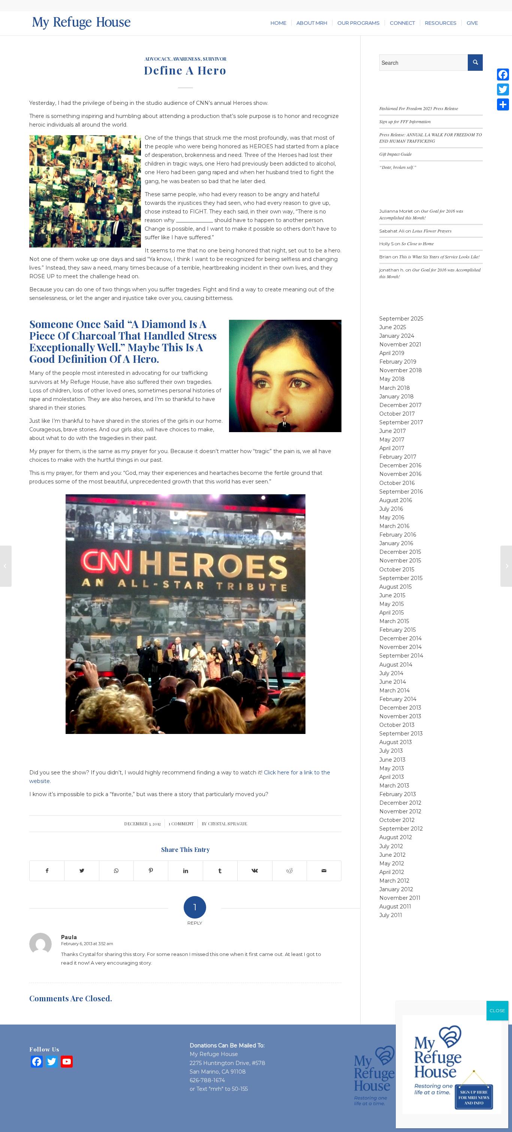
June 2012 (392, 855)
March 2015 (394, 621)
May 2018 (392, 379)
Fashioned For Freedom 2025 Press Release (418, 108)
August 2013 (395, 742)
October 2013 (397, 725)
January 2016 (396, 543)
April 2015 (391, 612)
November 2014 (400, 647)
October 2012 (397, 820)
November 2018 (400, 370)
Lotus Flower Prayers (432, 231)
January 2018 (396, 396)
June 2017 (392, 431)
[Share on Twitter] (81, 871)
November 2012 (400, 811)
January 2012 (396, 889)
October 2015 (396, 569)
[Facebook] (503, 74)
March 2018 (394, 388)
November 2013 (400, 716)
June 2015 (392, 595)
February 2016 (397, 534)
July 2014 (391, 673)
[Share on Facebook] (47, 871)
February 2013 (397, 794)
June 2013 (392, 759)
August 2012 (395, 837)
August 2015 (395, 586)
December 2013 (400, 707)
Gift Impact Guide (395, 154)
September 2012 (401, 828)
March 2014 (394, 690)
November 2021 (400, 344)
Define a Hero (185, 70)
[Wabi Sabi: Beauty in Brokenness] (6, 566)
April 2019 (391, 353)
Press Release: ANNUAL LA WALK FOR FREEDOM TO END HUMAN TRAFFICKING (430, 137)
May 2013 (391, 768)
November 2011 (400, 898)
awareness (186, 58)
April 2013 (391, 777)
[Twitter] (503, 89)
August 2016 (395, 500)
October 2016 (397, 483)
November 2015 (400, 560)
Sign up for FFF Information (405, 121)
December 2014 (400, 638)
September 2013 (401, 733)
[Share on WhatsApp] (116, 871)
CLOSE (497, 1010)
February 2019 (397, 361)
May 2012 (391, 863)
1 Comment (181, 823)
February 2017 (397, 456)
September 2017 (401, 422)
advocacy (157, 58)
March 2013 (394, 785)
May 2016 (391, 517)
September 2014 (401, 655)
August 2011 (395, 906)
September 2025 (401, 318)
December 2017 (400, 405)
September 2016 (401, 491)
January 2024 (396, 336)
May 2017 (391, 439)
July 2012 (391, 846)
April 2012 (391, 872)
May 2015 (391, 604)
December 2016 (400, 465)
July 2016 (391, 509)
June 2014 (392, 682)
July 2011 (390, 915)
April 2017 (391, 448)
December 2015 (400, 552)
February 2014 (397, 699)
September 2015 (400, 578)
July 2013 (391, 750)
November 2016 (400, 474)
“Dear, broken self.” (397, 167)
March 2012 (394, 880)
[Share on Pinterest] (151, 871)
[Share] (503, 104)
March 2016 (394, 526)
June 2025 (392, 327)
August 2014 (395, 664)
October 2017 (397, 413)
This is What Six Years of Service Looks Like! (439, 257)
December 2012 (400, 802)
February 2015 (397, 629)
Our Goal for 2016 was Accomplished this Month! (421, 214)
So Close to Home (417, 243)
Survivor (214, 58)
